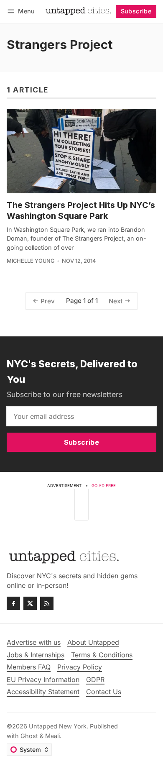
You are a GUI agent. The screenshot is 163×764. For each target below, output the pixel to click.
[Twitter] (30, 603)
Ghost (29, 735)
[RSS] (46, 603)
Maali (52, 735)
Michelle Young (31, 261)
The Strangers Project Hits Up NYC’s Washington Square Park (81, 210)
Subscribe (136, 11)
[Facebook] (13, 603)
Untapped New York (58, 726)
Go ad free (104, 485)
